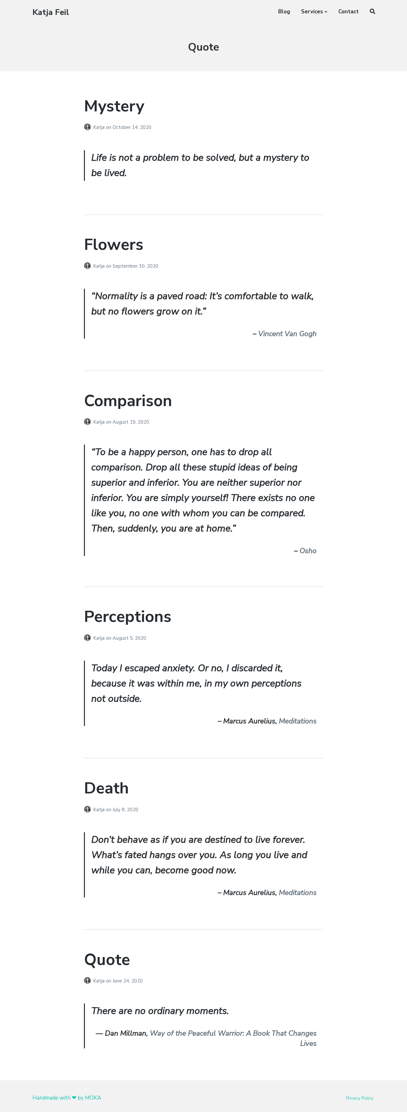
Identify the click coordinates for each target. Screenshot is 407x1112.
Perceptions (127, 617)
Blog (284, 11)
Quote (107, 960)
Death (106, 788)
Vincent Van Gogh (287, 334)
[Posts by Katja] (88, 127)
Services (312, 11)
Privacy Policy (359, 1098)
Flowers (113, 245)
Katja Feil (50, 12)
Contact (348, 11)
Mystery (114, 106)
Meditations (298, 721)
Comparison (128, 401)
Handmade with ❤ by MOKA (66, 1097)
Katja (99, 127)
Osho (308, 551)
